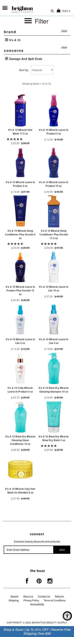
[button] (15, 139)
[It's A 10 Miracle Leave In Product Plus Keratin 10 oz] (20, 267)
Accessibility (37, 604)
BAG (65, 11)
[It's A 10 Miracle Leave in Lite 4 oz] (53, 320)
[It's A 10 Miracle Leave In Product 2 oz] (53, 110)
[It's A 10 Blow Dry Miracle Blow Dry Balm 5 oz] (53, 417)
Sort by (23, 70)
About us (28, 596)
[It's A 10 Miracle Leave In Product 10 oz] (53, 163)
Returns (59, 596)
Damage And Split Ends (25, 59)
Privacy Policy (31, 600)
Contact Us (44, 596)
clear (64, 31)
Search (14, 596)
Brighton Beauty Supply (49, 622)
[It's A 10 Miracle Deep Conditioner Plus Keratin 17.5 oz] (53, 211)
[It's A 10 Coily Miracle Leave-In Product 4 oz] (20, 368)
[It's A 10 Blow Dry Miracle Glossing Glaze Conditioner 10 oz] (20, 417)
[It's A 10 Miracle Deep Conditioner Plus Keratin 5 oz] (20, 211)
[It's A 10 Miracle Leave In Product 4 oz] (20, 163)
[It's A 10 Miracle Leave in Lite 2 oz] (20, 320)
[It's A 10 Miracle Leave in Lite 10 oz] (53, 267)
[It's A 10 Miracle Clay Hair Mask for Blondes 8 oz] (20, 469)
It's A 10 (14, 40)
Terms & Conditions (55, 600)
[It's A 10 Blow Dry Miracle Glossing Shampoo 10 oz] (53, 368)
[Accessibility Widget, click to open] (67, 616)
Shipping (14, 600)
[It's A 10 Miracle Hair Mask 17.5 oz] (20, 110)
